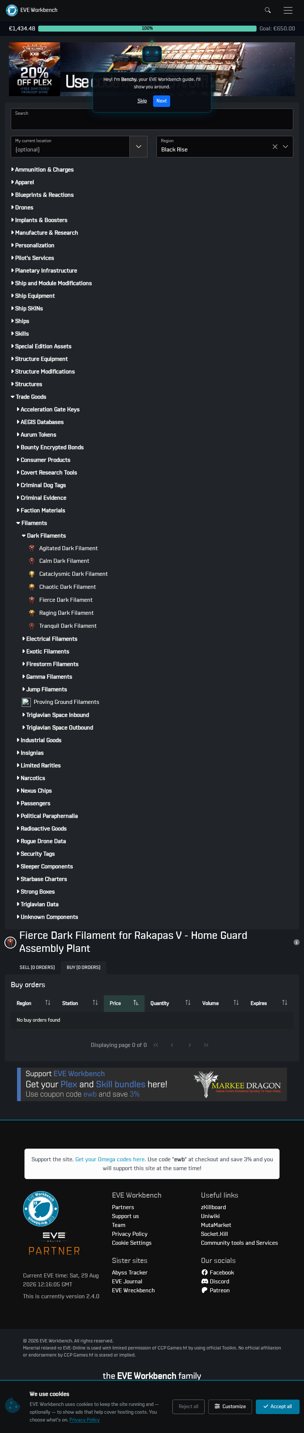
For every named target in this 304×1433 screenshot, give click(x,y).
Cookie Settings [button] (132, 1243)
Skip (142, 101)
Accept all (281, 1406)
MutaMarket (216, 1225)
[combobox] (70, 146)
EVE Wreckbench (133, 1290)
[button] (31, 10)
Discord (218, 1282)
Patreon (219, 1290)
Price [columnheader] (115, 1003)
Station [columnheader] (70, 1003)
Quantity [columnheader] (160, 1003)
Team (118, 1225)
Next (161, 101)
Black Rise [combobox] (174, 150)
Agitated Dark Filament (68, 548)
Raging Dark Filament (66, 613)
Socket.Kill (214, 1234)
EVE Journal (127, 1282)
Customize (233, 1406)
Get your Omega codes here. (110, 1159)
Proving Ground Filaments (65, 702)
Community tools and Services (239, 1243)
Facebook (221, 1273)
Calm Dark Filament (63, 561)
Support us (125, 1216)
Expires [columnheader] (259, 1003)
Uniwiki (210, 1216)
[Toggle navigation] (288, 10)
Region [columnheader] (24, 1003)
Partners (123, 1207)
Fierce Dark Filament (65, 600)
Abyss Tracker (130, 1273)
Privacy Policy (84, 1420)
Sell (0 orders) (37, 967)
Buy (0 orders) (83, 967)
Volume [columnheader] (210, 1003)
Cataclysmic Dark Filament (73, 574)
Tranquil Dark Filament (67, 626)
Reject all (188, 1406)
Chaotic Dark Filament (67, 587)
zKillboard (213, 1207)
